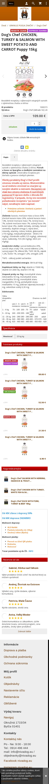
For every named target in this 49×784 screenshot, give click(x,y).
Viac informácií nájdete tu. (17, 780)
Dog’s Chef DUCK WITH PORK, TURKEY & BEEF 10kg (25, 502)
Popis (6, 157)
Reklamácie (11, 696)
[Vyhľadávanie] (33, 3)
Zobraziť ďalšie (24, 631)
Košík (7, 677)
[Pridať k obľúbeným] (26, 147)
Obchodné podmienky (18, 656)
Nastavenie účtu (14, 690)
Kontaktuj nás (13, 739)
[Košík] (40, 3)
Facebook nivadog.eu (18, 760)
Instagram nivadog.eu (18, 767)
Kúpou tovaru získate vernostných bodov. (23, 138)
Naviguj (9, 717)
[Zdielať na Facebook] (22, 147)
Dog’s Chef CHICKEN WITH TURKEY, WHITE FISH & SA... (27, 491)
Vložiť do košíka (36, 129)
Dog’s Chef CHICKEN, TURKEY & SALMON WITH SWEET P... (24, 353)
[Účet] (26, 3)
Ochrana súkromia (16, 663)
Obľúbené (10, 703)
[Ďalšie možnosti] (46, 3)
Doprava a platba (15, 650)
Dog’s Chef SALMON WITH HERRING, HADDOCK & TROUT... (28, 479)
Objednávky (11, 683)
